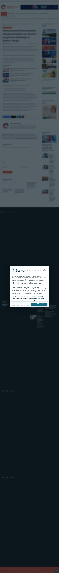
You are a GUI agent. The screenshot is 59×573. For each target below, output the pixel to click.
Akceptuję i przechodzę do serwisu (39, 304)
